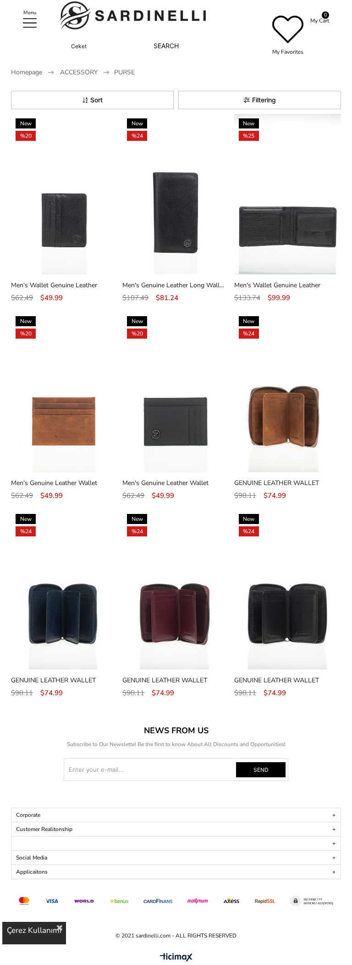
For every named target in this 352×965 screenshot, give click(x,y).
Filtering (264, 100)
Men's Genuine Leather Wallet (54, 483)
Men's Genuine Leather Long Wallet (173, 285)
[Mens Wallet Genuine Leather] (64, 194)
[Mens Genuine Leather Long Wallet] (175, 194)
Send (261, 769)
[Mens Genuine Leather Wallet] (64, 392)
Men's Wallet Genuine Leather (54, 285)
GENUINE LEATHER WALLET (276, 483)
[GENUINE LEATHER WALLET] (287, 392)
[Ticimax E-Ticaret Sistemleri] (176, 958)
